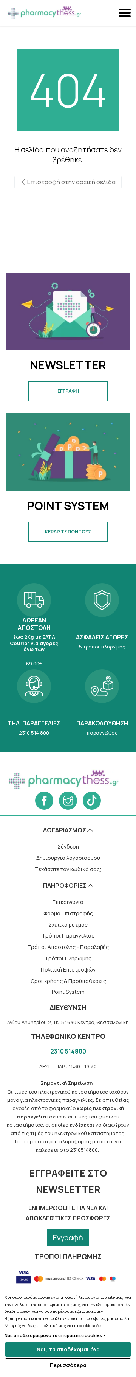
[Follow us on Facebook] (44, 801)
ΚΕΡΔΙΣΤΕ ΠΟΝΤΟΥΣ (68, 531)
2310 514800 (68, 1051)
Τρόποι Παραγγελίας (68, 935)
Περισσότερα (68, 1365)
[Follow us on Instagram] (68, 801)
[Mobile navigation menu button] (125, 13)
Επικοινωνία (68, 902)
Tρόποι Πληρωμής (68, 958)
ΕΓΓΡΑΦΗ (68, 391)
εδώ (97, 1325)
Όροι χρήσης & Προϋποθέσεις (68, 980)
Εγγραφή (68, 1237)
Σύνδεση (68, 846)
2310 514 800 (34, 701)
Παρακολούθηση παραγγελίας (102, 701)
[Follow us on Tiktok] (92, 801)
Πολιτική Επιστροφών (68, 969)
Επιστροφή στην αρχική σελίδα (71, 182)
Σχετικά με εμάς (68, 924)
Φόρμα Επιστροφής (68, 913)
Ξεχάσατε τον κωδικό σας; (68, 869)
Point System (68, 991)
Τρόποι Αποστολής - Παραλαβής (68, 946)
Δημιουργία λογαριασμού (68, 857)
